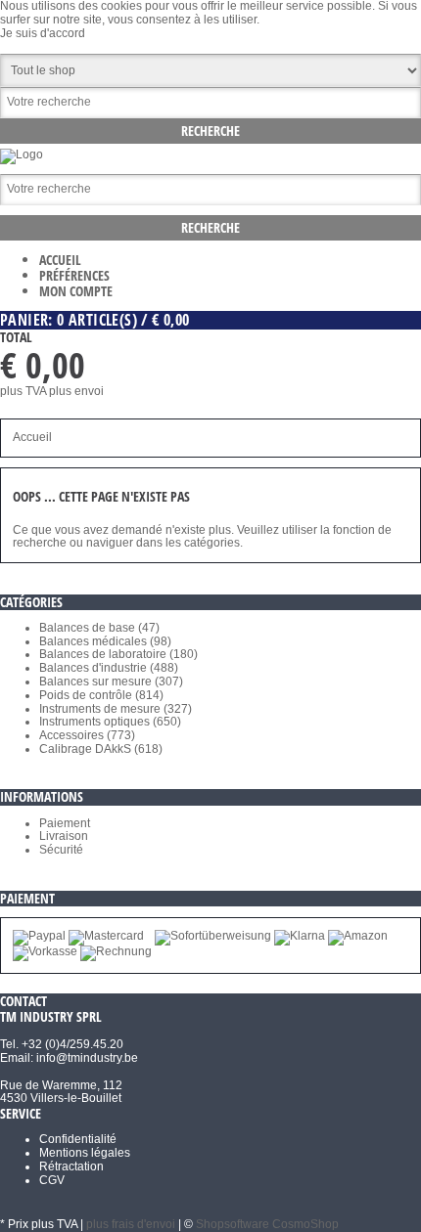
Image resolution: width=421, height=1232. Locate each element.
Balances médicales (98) (105, 641)
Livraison (63, 836)
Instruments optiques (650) (110, 721)
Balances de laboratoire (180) (118, 654)
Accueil (60, 259)
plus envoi (76, 391)
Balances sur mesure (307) (111, 681)
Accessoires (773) (87, 735)
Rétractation (71, 1166)
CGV (52, 1180)
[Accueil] (21, 154)
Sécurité (61, 850)
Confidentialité (78, 1139)
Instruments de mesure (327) (115, 709)
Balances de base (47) (99, 628)
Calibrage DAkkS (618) (101, 749)
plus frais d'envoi (130, 1224)
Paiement (64, 823)
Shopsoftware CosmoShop (267, 1224)
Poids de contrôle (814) (101, 695)
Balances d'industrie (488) (108, 668)
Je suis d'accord (42, 33)
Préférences (74, 275)
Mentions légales (84, 1153)
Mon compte (76, 291)
